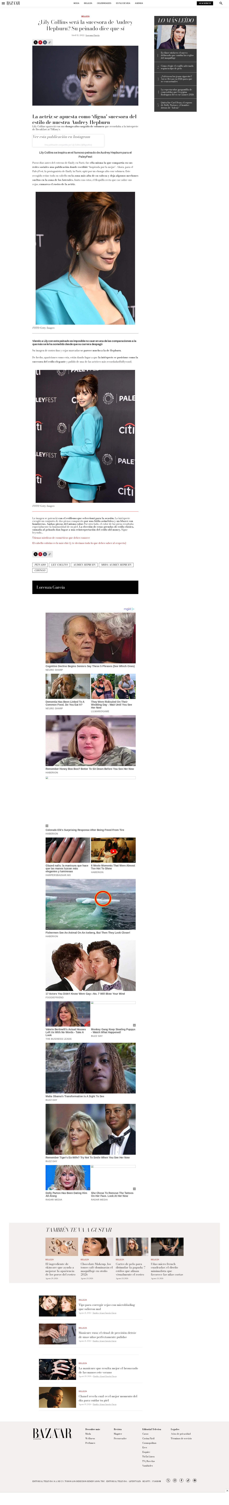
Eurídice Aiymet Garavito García (104, 1313)
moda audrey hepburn (116, 565)
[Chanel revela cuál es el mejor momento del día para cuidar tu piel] (57, 1397)
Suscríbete (205, 3)
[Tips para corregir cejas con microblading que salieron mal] (57, 1306)
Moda (76, 3)
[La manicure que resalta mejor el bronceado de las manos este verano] (57, 1369)
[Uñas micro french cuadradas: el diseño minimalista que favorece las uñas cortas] (167, 1247)
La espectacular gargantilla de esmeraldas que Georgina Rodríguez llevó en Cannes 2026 (177, 92)
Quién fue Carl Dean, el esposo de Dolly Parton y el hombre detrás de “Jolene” (176, 105)
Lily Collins (59, 565)
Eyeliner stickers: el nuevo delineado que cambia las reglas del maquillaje (177, 55)
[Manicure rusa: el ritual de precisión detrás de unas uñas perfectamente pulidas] (57, 1334)
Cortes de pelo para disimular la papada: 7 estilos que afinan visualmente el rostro (130, 1269)
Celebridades (104, 3)
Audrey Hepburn (84, 565)
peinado (39, 565)
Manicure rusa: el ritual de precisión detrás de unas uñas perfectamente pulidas (107, 1334)
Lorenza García (93, 35)
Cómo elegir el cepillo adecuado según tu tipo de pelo (177, 67)
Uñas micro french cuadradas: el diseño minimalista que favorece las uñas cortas (167, 1269)
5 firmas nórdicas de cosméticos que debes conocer (61, 538)
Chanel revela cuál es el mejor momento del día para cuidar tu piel (108, 1398)
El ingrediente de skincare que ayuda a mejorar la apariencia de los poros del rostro (60, 1269)
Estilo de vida (123, 3)
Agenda (139, 3)
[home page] (13, 3)
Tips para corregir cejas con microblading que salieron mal (107, 1307)
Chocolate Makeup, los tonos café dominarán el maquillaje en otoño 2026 (97, 1269)
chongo (39, 570)
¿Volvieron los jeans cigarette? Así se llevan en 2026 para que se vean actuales (176, 79)
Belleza (88, 3)
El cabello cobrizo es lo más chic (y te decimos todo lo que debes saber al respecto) (79, 543)
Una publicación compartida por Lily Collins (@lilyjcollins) (68, 145)
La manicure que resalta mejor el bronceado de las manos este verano (108, 1370)
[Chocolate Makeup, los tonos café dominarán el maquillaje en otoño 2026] (97, 1247)
